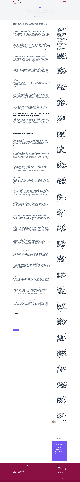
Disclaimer (27, 481)
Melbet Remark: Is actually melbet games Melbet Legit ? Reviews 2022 (62, 430)
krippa (45, 16)
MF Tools (28, 469)
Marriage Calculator (44, 469)
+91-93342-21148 (60, 475)
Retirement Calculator (44, 470)
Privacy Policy (35, 481)
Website (40, 317)
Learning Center (29, 470)
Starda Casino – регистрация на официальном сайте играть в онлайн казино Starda (62, 34)
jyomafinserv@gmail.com (62, 478)
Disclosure (30, 481)
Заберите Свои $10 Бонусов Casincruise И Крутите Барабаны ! (62, 44)
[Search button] (66, 24)
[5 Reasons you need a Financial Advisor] (54, 422)
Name (15, 317)
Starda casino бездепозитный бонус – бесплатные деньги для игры (62, 39)
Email (27, 317)
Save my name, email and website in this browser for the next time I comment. (24, 327)
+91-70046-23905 (61, 472)
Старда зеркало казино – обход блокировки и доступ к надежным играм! (62, 29)
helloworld (58, 437)
